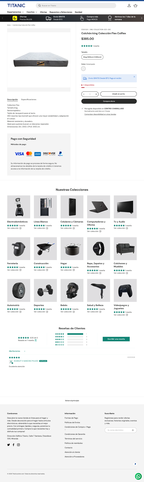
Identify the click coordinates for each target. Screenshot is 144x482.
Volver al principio (72, 401)
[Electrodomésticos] (18, 206)
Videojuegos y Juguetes (121, 307)
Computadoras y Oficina (96, 223)
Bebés (64, 305)
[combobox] (76, 5)
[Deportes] (45, 290)
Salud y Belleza (95, 305)
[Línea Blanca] (45, 206)
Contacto (68, 447)
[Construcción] (45, 248)
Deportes (39, 305)
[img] (14, 357)
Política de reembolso (74, 443)
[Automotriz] (18, 290)
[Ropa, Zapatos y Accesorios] (98, 248)
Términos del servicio (73, 438)
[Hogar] (72, 248)
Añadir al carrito (118, 94)
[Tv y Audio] (125, 206)
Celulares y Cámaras (72, 221)
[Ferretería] (18, 248)
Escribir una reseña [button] (116, 339)
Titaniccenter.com (18, 474)
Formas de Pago (71, 418)
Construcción (41, 263)
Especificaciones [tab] (28, 99)
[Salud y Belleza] (98, 290)
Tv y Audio (119, 221)
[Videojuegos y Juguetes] (125, 290)
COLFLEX (84, 29)
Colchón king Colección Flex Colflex (24, 25)
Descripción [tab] (12, 99)
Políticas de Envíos (72, 422)
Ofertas (43, 12)
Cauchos (31, 12)
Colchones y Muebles (120, 265)
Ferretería (12, 263)
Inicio (9, 25)
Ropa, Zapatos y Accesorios (95, 265)
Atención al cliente (72, 452)
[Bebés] (72, 290)
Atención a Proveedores (74, 456)
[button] (135, 5)
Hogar (64, 263)
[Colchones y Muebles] (125, 248)
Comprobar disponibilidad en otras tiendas (100, 114)
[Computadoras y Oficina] (98, 206)
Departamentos (14, 12)
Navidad (78, 12)
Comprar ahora (109, 101)
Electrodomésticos (17, 221)
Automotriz (13, 305)
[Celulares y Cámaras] (72, 206)
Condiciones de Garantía (75, 434)
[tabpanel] (38, 116)
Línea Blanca (41, 221)
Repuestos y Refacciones (61, 12)
